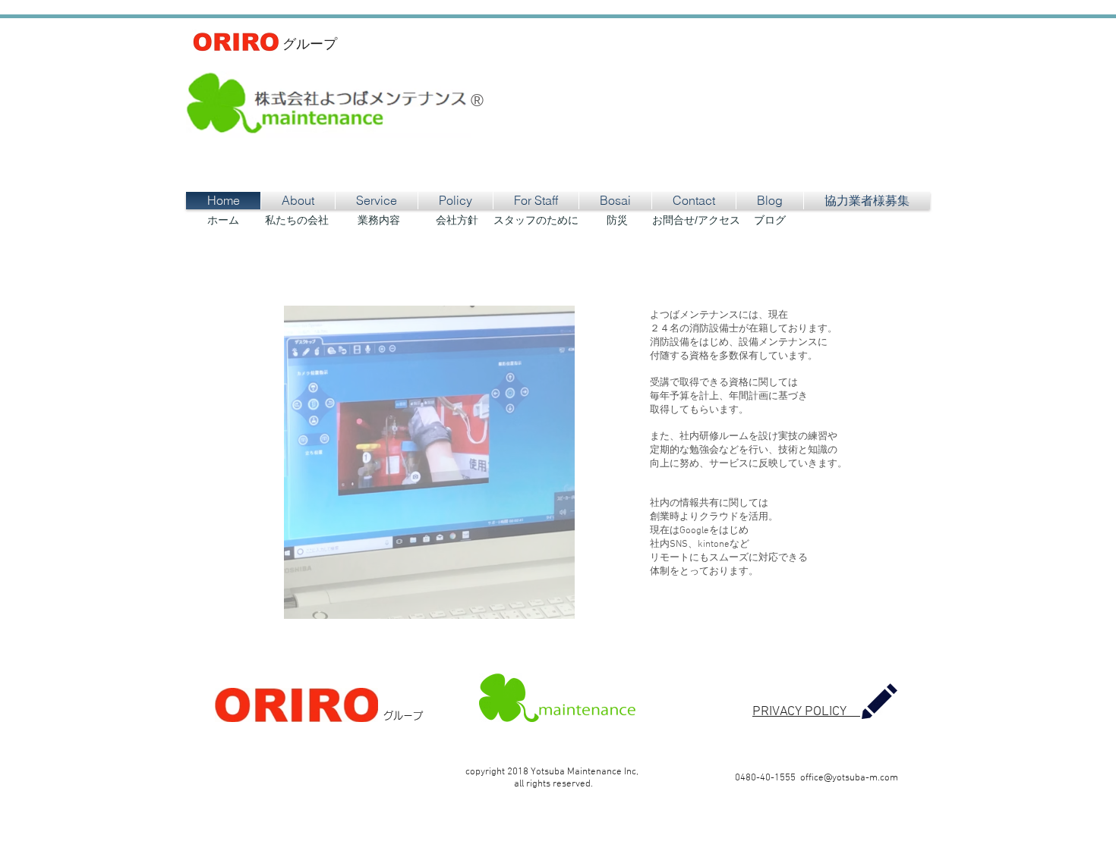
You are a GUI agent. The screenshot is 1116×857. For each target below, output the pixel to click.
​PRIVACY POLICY (806, 712)
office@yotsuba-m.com (849, 778)
